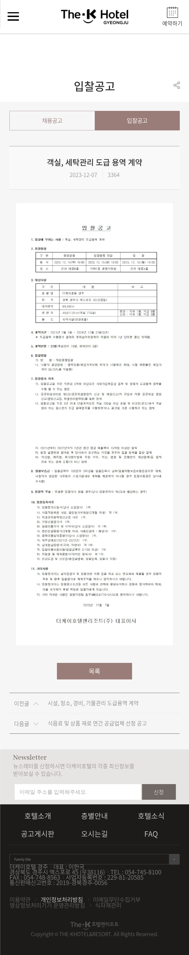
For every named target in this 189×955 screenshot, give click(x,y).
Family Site (22, 859)
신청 (159, 792)
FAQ (151, 833)
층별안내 (94, 815)
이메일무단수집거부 (117, 899)
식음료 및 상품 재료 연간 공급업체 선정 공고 (97, 723)
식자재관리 (108, 905)
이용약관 (20, 899)
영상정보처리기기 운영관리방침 (47, 905)
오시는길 (94, 833)
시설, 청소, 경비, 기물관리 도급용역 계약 (93, 703)
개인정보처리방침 (62, 899)
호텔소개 (37, 815)
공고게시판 (37, 833)
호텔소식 (151, 815)
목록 (94, 671)
